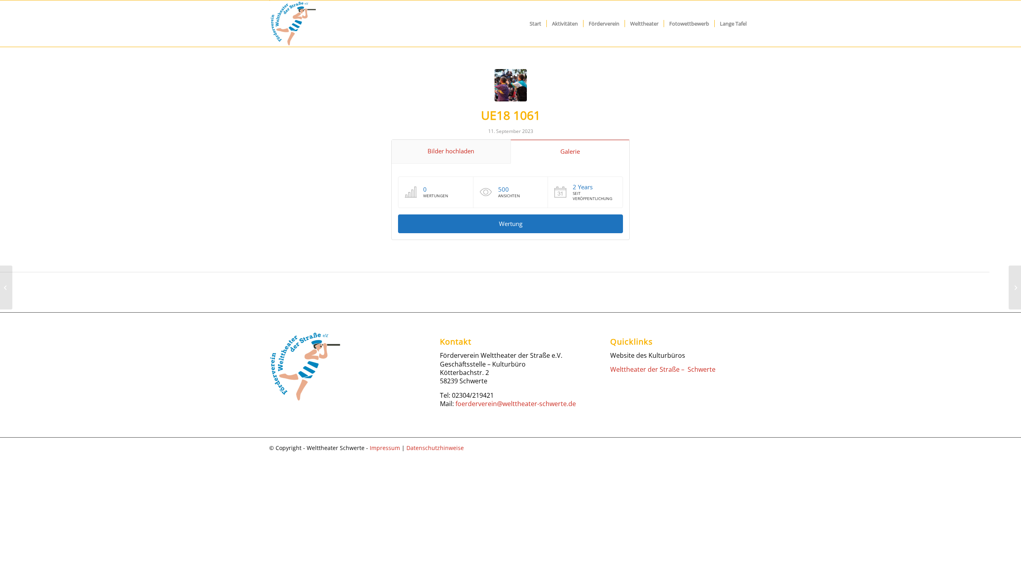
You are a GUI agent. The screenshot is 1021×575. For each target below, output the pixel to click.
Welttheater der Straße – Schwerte (662, 369)
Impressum (385, 448)
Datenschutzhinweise (435, 448)
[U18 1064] (1015, 287)
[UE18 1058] (6, 287)
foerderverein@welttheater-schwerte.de (515, 403)
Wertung (510, 224)
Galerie (570, 151)
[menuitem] (535, 23)
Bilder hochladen (451, 151)
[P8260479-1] (511, 85)
